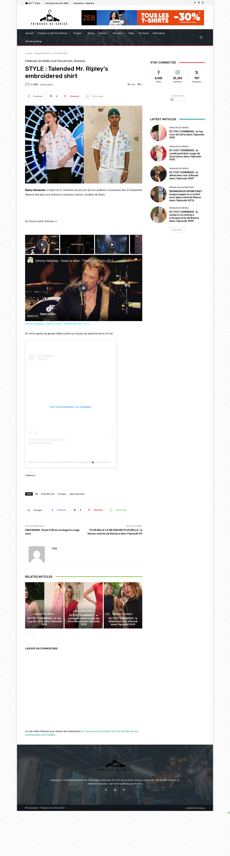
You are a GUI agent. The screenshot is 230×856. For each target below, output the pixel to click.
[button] (201, 37)
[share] (136, 259)
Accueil (28, 53)
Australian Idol (60, 53)
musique (62, 494)
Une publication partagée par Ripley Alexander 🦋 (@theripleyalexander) (77, 462)
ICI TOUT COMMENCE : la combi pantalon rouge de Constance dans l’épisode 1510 (84, 620)
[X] (203, 3)
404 (36, 494)
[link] (30, 260)
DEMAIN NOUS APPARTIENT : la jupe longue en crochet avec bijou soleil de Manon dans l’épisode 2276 (186, 196)
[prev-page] (27, 634)
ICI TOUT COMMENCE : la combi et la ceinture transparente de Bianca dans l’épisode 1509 (184, 216)
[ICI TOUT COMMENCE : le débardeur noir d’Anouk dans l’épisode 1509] (123, 605)
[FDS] (27, 84)
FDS (36, 84)
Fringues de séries (42, 53)
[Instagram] (199, 3)
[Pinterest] (124, 790)
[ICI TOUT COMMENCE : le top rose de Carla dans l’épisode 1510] (44, 605)
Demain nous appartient (181, 187)
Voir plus (176, 229)
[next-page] (32, 634)
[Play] (112, 244)
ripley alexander (77, 494)
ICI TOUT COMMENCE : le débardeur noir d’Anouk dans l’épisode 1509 (123, 621)
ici (56, 221)
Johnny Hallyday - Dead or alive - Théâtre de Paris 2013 (74, 261)
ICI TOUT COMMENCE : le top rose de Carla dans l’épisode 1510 (44, 621)
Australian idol (48, 494)
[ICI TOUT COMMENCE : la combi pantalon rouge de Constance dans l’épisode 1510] (83, 605)
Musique (79, 61)
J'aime (159, 70)
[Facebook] (195, 3)
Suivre (177, 70)
